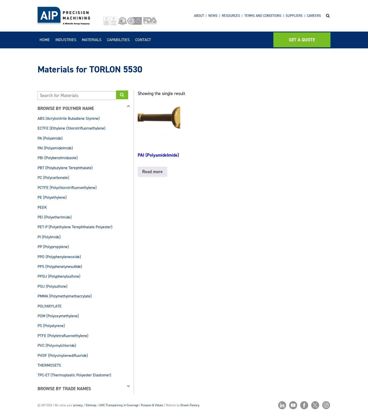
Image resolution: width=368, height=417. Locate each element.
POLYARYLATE (50, 306)
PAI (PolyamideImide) (55, 148)
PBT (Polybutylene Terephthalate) (65, 167)
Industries (65, 39)
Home (45, 39)
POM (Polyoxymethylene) (58, 316)
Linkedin (282, 405)
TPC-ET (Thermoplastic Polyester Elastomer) (74, 375)
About (199, 15)
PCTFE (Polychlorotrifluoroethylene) (67, 187)
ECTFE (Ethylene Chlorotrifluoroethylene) (71, 128)
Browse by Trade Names (64, 389)
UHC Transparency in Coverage (119, 405)
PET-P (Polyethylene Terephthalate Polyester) (75, 227)
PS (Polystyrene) (51, 325)
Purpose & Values (152, 405)
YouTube (293, 405)
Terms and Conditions (262, 15)
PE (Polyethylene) (52, 197)
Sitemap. (91, 405)
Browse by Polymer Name (66, 109)
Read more (152, 172)
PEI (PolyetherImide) (55, 217)
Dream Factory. (190, 405)
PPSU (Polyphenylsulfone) (59, 276)
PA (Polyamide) (50, 138)
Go (122, 94)
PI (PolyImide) (49, 237)
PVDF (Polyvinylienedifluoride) (63, 355)
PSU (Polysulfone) (52, 286)
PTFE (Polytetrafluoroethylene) (63, 335)
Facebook (304, 405)
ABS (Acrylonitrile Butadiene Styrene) (69, 118)
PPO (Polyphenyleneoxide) (59, 256)
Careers (314, 15)
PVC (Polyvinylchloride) (57, 345)
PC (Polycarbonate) (53, 177)
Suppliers (294, 15)
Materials (91, 39)
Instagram (326, 405)
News (213, 15)
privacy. (78, 405)
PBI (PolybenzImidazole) (58, 157)
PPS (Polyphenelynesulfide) (60, 266)
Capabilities (118, 39)
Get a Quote (302, 40)
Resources (231, 15)
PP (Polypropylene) (53, 246)
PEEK (42, 207)
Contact (143, 39)
